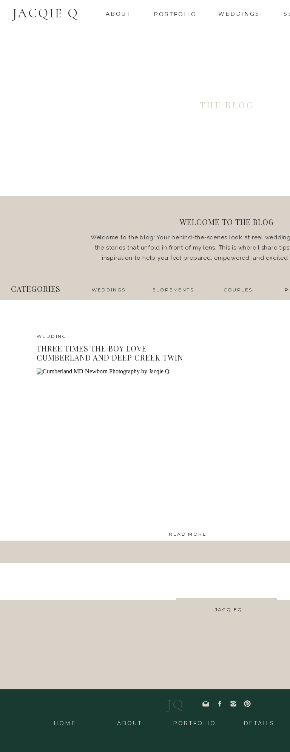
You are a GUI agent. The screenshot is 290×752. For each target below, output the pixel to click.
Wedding (52, 336)
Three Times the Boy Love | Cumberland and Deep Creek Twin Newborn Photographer (110, 357)
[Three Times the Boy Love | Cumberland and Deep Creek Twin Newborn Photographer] (122, 447)
